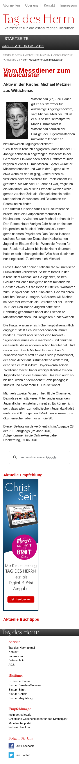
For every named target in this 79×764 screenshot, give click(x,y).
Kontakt (49, 5)
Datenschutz (17, 660)
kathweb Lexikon (19, 727)
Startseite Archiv (12, 55)
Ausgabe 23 (12, 59)
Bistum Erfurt (17, 689)
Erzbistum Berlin (19, 681)
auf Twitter (23, 755)
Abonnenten (11, 5)
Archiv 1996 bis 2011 (23, 46)
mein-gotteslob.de (20, 714)
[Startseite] (37, 32)
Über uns (31, 5)
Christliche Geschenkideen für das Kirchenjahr (38, 718)
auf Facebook (25, 746)
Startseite (16, 38)
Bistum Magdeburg (20, 698)
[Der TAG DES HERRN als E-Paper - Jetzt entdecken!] (20, 609)
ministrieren (39, 164)
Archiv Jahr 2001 (63, 55)
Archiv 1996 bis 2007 (37, 55)
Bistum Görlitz (18, 694)
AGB (12, 664)
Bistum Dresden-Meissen (25, 685)
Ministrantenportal (20, 723)
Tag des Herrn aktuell (22, 647)
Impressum (68, 5)
